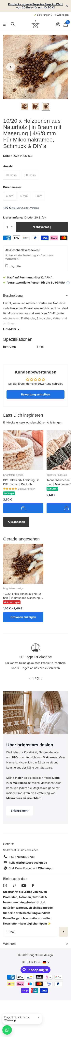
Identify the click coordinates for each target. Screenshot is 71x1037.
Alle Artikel (5, 24)
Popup (68, 282)
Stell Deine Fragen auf (30, 868)
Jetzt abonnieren (63, 932)
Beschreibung (13, 295)
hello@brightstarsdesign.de (28, 862)
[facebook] (33, 885)
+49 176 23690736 (22, 856)
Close (66, 6)
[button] (12, 223)
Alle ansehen (16, 521)
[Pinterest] (14, 885)
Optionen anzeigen (23, 617)
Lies (9, 329)
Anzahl (8, 166)
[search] (13, 24)
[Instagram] (5, 885)
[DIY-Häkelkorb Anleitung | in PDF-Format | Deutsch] (23, 450)
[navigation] (10, 67)
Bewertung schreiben (35, 394)
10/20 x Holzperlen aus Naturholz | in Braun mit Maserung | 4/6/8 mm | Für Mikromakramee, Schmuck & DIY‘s (22, 596)
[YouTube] (23, 885)
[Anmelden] (58, 24)
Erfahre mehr (20, 810)
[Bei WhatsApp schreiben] (7, 1030)
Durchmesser (12, 187)
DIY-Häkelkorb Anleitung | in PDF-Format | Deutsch (21, 482)
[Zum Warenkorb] (23, 508)
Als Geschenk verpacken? (22, 250)
